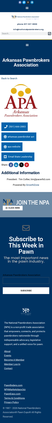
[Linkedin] (32, 2)
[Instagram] (28, 2)
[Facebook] (20, 2)
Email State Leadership (20, 156)
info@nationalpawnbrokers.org (28, 29)
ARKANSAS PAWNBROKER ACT (21, 136)
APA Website (14, 146)
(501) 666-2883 (17, 126)
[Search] (49, 33)
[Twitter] (24, 2)
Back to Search (9, 78)
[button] (27, 7)
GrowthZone (32, 184)
